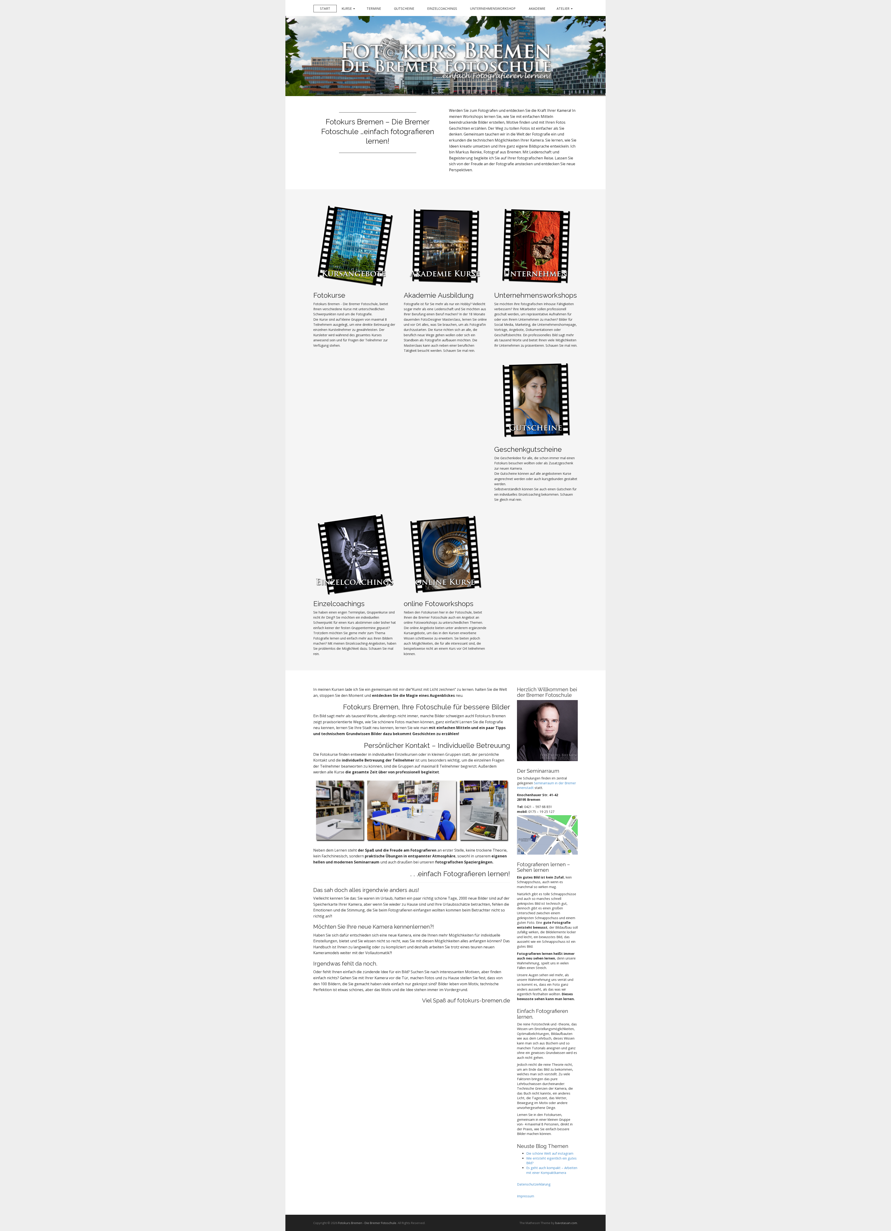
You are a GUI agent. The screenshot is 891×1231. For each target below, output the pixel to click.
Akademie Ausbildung (439, 295)
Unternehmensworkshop (493, 8)
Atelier (563, 8)
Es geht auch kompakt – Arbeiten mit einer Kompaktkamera (551, 1170)
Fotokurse (329, 295)
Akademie (537, 8)
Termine (374, 8)
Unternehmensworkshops (535, 295)
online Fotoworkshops (438, 604)
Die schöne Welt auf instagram (549, 1153)
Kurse (347, 8)
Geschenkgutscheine (528, 449)
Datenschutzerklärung (534, 1184)
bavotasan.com (566, 1223)
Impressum (525, 1196)
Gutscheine (404, 8)
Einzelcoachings (442, 8)
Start (325, 8)
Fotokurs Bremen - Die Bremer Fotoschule (367, 1223)
